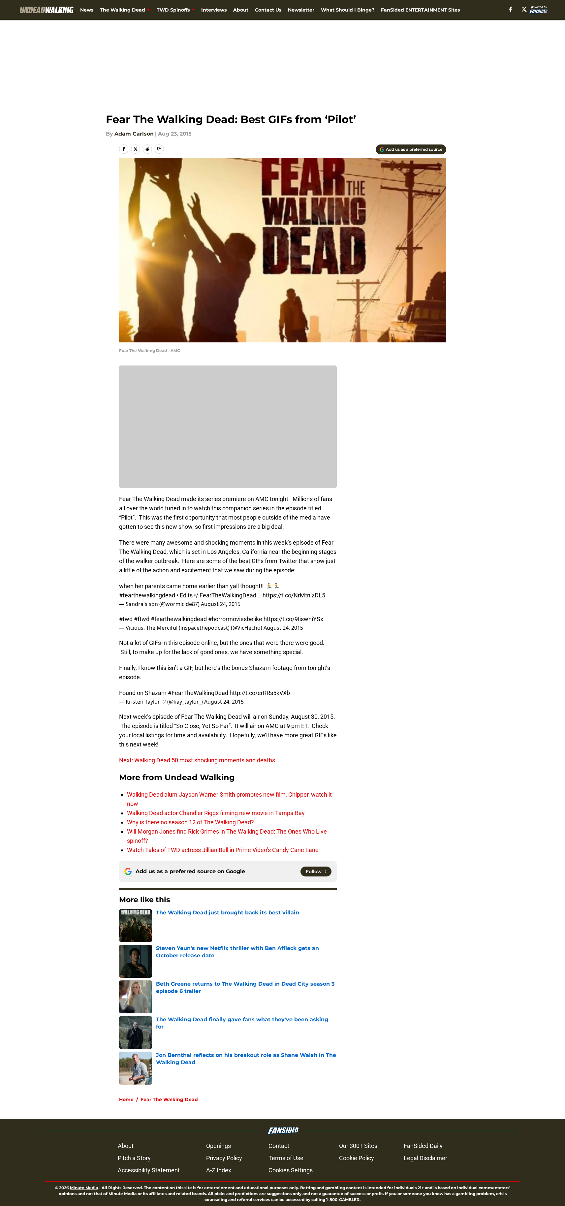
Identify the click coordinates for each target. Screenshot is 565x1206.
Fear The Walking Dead (169, 1099)
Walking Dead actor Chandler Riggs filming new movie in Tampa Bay (216, 812)
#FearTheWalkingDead (198, 692)
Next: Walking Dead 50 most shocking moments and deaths (197, 760)
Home (126, 1099)
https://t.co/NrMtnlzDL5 (294, 595)
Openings (218, 1145)
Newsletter (301, 10)
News (86, 10)
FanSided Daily (423, 1145)
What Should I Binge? (347, 10)
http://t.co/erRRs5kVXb (260, 692)
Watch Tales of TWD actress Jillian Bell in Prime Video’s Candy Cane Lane (223, 849)
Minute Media (84, 1187)
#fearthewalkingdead (147, 595)
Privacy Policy (224, 1158)
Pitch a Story (134, 1158)
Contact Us (268, 10)
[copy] (159, 149)
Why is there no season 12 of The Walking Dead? (190, 822)
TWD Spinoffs (173, 10)
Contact (278, 1145)
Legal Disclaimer (425, 1158)
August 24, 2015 (220, 604)
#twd (126, 619)
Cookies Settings (290, 1170)
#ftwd (141, 619)
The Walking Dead (122, 10)
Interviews (214, 10)
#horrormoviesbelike (235, 619)
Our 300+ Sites (358, 1145)
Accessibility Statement (149, 1170)
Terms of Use (285, 1158)
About (240, 10)
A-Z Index (218, 1170)
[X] (524, 9)
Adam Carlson (134, 134)
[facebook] (510, 9)
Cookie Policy (356, 1158)
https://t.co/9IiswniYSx (293, 619)
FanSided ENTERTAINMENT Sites (420, 10)
